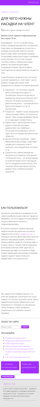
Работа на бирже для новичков (17, 346)
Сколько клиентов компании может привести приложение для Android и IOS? (20, 352)
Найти (25, 327)
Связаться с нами (9, 384)
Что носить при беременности (17, 357)
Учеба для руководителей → (29, 367)
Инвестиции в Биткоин (14, 343)
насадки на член (26, 234)
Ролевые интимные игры (15, 338)
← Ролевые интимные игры (9, 366)
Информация (7, 376)
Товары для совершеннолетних (18, 341)
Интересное (33, 2)
